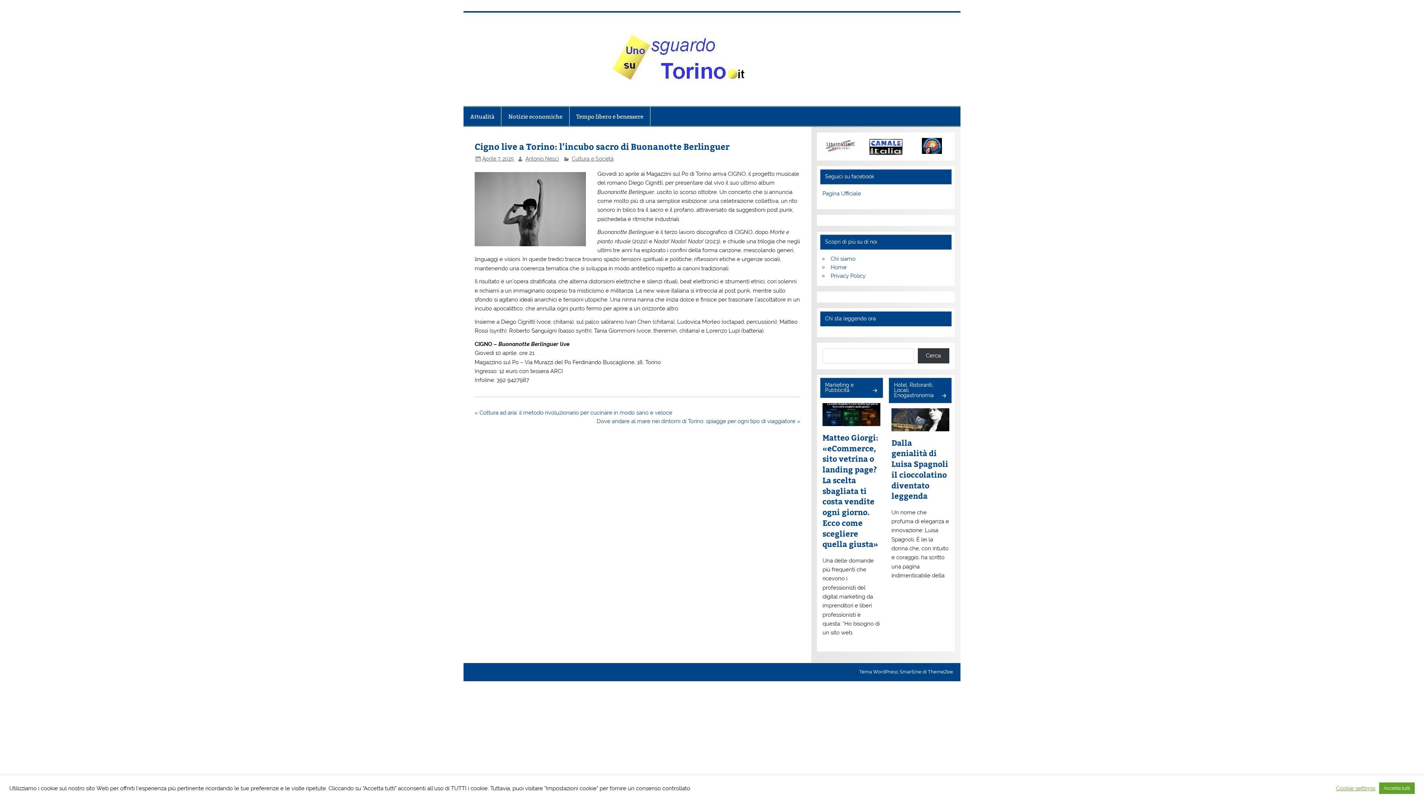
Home (839, 267)
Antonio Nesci (542, 159)
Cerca (933, 355)
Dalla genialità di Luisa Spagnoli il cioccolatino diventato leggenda (919, 469)
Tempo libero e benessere (609, 116)
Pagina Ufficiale (842, 193)
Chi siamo (843, 259)
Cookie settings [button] (1355, 788)
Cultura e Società (593, 159)
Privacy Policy (848, 276)
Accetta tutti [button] (1397, 788)
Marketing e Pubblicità (839, 387)
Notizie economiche (535, 116)
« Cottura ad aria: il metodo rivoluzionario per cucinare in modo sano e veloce (574, 412)
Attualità (482, 116)
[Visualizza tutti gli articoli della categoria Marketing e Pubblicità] (874, 391)
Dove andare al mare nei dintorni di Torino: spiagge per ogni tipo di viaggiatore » (698, 421)
